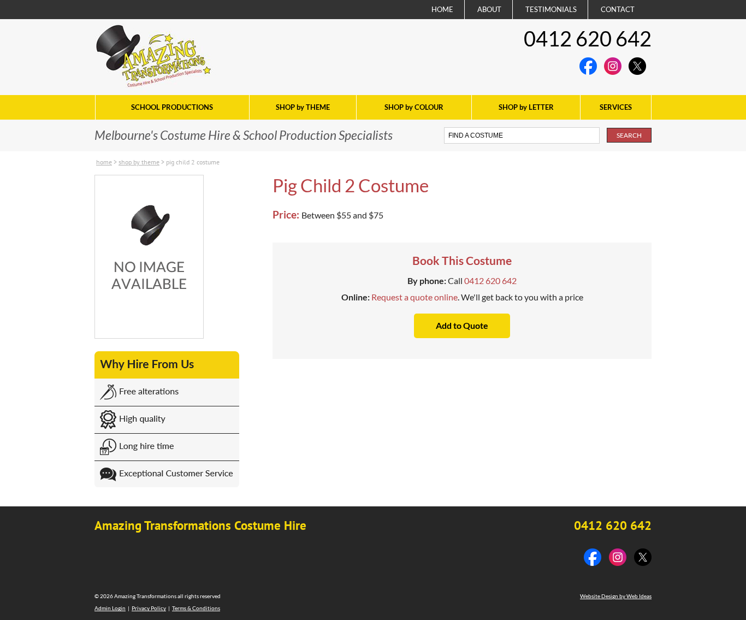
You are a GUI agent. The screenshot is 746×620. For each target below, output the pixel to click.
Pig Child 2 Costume (193, 162)
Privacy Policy (149, 608)
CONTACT (618, 9)
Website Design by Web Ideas (616, 596)
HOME (442, 9)
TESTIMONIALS (551, 9)
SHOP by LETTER (526, 107)
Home (104, 162)
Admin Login (110, 608)
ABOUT (489, 9)
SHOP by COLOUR (413, 107)
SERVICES (616, 107)
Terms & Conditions (196, 608)
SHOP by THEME (303, 107)
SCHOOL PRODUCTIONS (172, 107)
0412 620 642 (588, 38)
